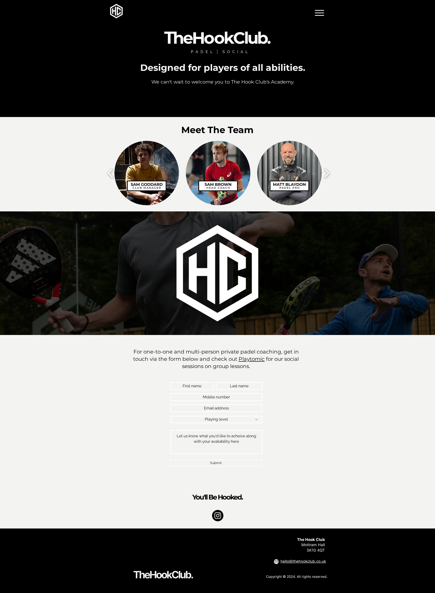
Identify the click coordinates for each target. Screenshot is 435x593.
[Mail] (276, 561)
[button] (146, 173)
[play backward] (110, 173)
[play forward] (326, 173)
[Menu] (319, 13)
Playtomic (252, 359)
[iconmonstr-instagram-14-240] (217, 515)
